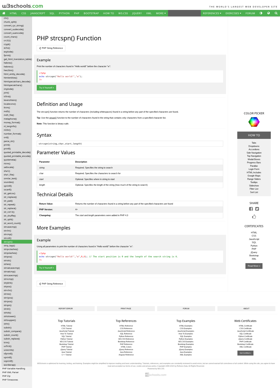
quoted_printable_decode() (17, 152)
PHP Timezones (10, 379)
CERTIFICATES (254, 226)
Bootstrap (254, 255)
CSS (23, 13)
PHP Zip (6, 375)
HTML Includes (254, 172)
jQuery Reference (126, 350)
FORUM (250, 13)
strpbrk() (8, 282)
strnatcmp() (9, 271)
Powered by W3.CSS (156, 369)
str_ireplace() (10, 196)
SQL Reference (126, 334)
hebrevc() (8, 66)
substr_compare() (12, 331)
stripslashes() (10, 252)
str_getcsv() (9, 193)
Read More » (254, 266)
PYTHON (64, 13)
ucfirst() (8, 346)
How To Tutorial (66, 334)
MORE (160, 13)
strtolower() (10, 316)
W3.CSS (123, 13)
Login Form (254, 169)
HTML (13, 13)
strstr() (7, 308)
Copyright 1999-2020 (165, 366)
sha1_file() (9, 174)
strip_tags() (9, 245)
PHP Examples (186, 347)
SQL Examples (186, 336)
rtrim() (7, 163)
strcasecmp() (10, 226)
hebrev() (8, 62)
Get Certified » (245, 353)
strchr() (7, 230)
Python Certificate (245, 336)
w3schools (22, 5)
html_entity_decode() (14, 74)
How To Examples (186, 334)
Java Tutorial (66, 352)
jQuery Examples (186, 350)
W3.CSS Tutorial (66, 342)
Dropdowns (254, 146)
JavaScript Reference (126, 331)
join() (6, 92)
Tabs (254, 143)
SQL (52, 13)
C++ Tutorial (66, 355)
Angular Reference (126, 355)
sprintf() (8, 185)
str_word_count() (12, 223)
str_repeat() (9, 204)
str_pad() (8, 200)
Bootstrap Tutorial (67, 344)
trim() (6, 342)
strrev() (7, 293)
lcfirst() (7, 96)
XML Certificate (245, 347)
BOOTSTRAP (91, 13)
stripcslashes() (11, 249)
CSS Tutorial (67, 328)
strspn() (8, 305)
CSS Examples (186, 328)
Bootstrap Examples (186, 344)
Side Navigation (254, 152)
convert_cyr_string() (14, 25)
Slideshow (254, 185)
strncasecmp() (11, 275)
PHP (76, 13)
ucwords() (9, 349)
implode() (9, 88)
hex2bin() (8, 70)
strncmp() (9, 278)
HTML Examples (185, 326)
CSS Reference (126, 328)
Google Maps (254, 175)
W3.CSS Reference (126, 339)
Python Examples (186, 339)
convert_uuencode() (14, 32)
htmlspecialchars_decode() (17, 81)
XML (149, 13)
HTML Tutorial (66, 326)
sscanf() (8, 189)
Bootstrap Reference (126, 342)
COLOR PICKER (254, 113)
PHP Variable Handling (13, 368)
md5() (7, 111)
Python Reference (126, 336)
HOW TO (108, 13)
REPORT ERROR (66, 309)
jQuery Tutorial (66, 350)
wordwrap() (10, 364)
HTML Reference (126, 326)
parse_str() (9, 141)
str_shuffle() (10, 215)
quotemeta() (10, 159)
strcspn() (8, 241)
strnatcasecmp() (12, 267)
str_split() (8, 219)
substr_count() (11, 334)
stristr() (7, 260)
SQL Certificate (245, 334)
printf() (7, 148)
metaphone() (10, 118)
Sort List (254, 192)
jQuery (254, 252)
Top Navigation (254, 156)
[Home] (4, 13)
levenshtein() (10, 100)
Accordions (254, 149)
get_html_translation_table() (18, 59)
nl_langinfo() (10, 126)
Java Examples (186, 352)
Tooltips (254, 182)
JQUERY (137, 13)
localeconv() (10, 103)
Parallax (254, 166)
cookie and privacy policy (146, 366)
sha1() (7, 170)
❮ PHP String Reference (51, 48)
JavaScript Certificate (245, 331)
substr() (8, 327)
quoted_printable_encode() (17, 156)
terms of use (131, 366)
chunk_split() (10, 21)
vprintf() (8, 357)
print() (7, 144)
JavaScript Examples (185, 331)
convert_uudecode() (14, 29)
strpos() (8, 286)
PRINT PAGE (126, 309)
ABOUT (246, 309)
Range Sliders (254, 179)
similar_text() (10, 178)
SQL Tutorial (66, 336)
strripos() (8, 297)
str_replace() (10, 208)
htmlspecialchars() (13, 85)
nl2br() (7, 129)
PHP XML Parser (10, 372)
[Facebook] (251, 209)
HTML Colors (126, 347)
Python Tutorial (66, 339)
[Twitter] (257, 209)
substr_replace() (12, 338)
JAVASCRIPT (37, 13)
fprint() (7, 55)
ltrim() (7, 107)
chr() (6, 18)
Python (254, 245)
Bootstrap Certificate (245, 344)
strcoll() (7, 238)
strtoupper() (10, 320)
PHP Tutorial (67, 347)
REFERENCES (211, 13)
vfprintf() (8, 353)
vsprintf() (8, 360)
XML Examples (186, 355)
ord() (6, 137)
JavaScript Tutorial (66, 331)
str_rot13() (9, 211)
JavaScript (254, 239)
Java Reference (126, 352)
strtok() (7, 312)
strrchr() (8, 290)
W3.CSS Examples (185, 342)
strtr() (6, 323)
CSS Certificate (245, 328)
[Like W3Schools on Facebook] (254, 217)
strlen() (7, 264)
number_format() (12, 133)
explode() (8, 51)
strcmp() (8, 234)
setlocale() (9, 167)
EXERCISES (233, 13)
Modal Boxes (254, 159)
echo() (7, 47)
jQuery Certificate (245, 339)
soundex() (9, 182)
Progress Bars (254, 162)
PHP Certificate (245, 342)
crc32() (7, 40)
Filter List (254, 189)
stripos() (8, 256)
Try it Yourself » (46, 87)
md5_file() (9, 114)
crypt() (7, 44)
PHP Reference (126, 344)
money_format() (12, 122)
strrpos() (8, 301)
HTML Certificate (245, 326)
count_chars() (10, 36)
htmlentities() (10, 77)
